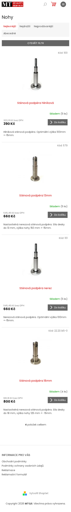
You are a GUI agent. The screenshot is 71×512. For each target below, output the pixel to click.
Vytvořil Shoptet (38, 493)
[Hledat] (45, 4)
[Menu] (63, 4)
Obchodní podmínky (14, 461)
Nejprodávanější (43, 26)
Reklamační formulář (14, 474)
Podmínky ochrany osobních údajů (23, 465)
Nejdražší (25, 26)
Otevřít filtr (35, 43)
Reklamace (8, 470)
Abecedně (9, 33)
